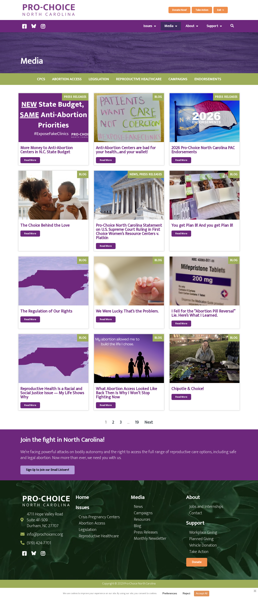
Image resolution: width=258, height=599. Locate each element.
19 (137, 422)
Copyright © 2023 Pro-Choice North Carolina (129, 583)
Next (148, 422)
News (134, 174)
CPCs (41, 79)
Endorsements (207, 79)
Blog (158, 96)
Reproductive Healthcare (138, 79)
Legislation (99, 79)
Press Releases (75, 96)
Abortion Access (67, 79)
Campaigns (177, 79)
